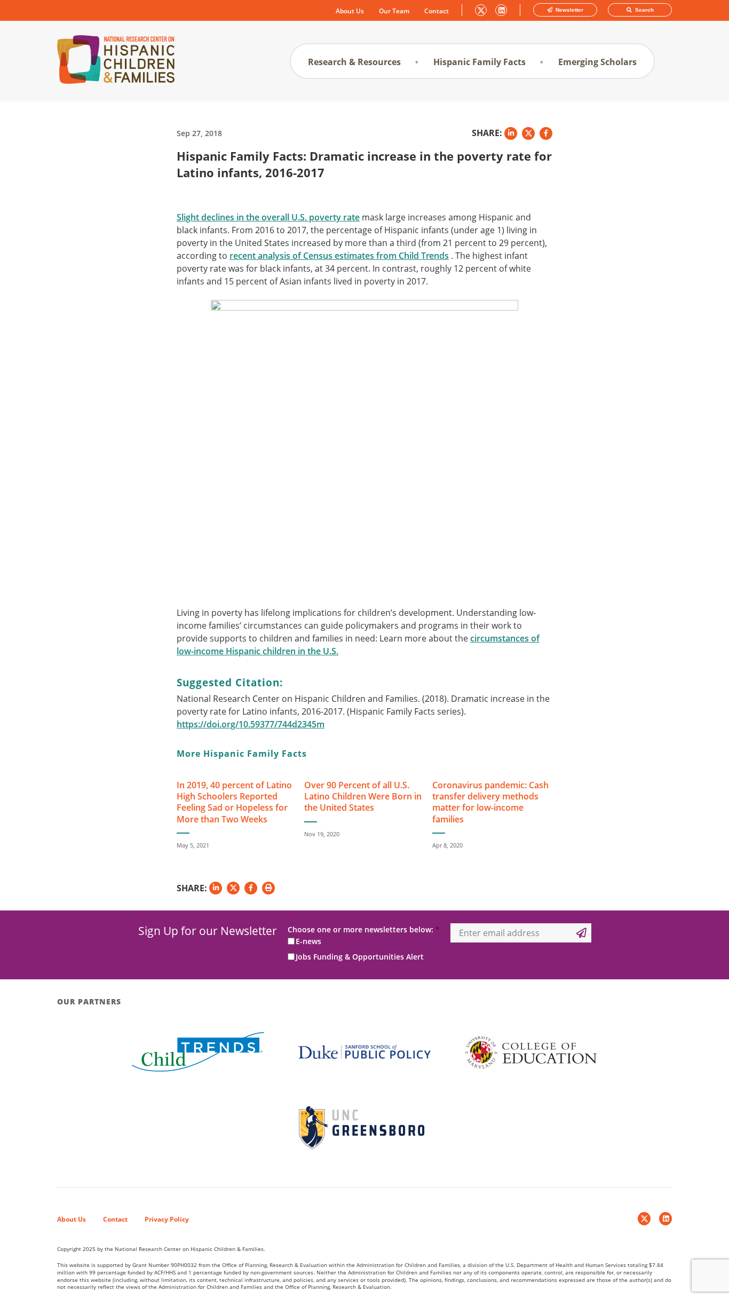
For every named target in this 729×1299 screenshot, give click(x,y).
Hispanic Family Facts (479, 62)
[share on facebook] (546, 133)
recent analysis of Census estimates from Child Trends (339, 256)
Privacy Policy (167, 1219)
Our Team (394, 11)
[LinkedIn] (665, 1218)
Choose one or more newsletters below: (364, 929)
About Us (350, 11)
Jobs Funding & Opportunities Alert (360, 957)
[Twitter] (644, 1218)
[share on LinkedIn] (510, 133)
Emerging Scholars (597, 62)
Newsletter (568, 10)
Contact (436, 11)
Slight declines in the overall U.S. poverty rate (268, 217)
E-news (308, 941)
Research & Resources (354, 62)
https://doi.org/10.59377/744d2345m (250, 724)
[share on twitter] (528, 133)
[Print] (268, 888)
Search (643, 10)
